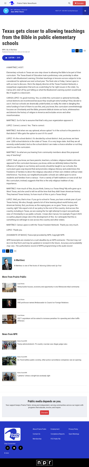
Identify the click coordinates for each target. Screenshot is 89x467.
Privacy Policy (73, 429)
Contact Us (36, 434)
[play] (6, 11)
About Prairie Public (39, 429)
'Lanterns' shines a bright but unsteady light (33, 376)
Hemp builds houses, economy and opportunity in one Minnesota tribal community (48, 287)
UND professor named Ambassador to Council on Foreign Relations (42, 303)
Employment (55, 429)
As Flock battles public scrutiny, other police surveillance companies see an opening (49, 360)
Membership (37, 439)
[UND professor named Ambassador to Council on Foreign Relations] (9, 303)
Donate (80, 3)
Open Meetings (74, 434)
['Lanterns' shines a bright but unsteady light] (9, 376)
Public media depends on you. (44, 401)
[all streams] (86, 10)
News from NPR (22, 341)
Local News (20, 284)
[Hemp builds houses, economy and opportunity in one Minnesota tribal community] (9, 287)
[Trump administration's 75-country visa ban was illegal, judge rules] (9, 344)
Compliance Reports (58, 434)
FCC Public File (55, 439)
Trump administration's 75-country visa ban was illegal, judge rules (42, 344)
